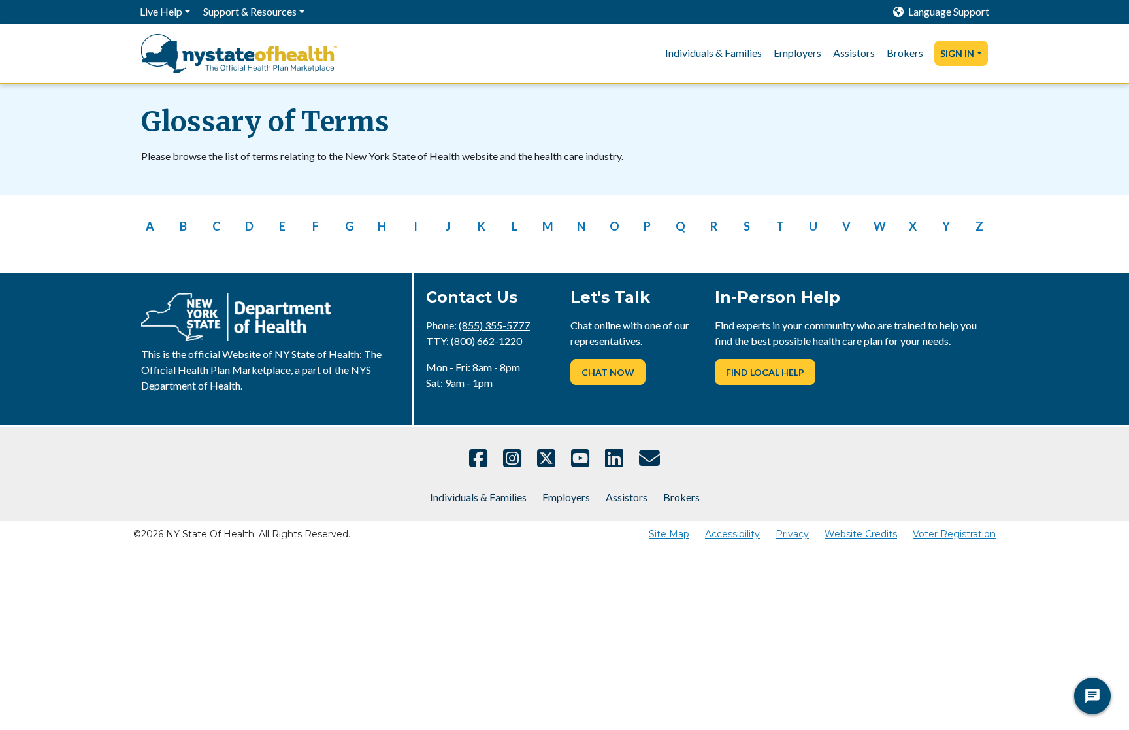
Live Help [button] (161, 11)
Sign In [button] (957, 53)
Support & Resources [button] (250, 11)
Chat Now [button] (607, 372)
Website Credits (861, 534)
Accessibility (732, 534)
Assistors (626, 497)
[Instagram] (512, 458)
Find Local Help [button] (765, 372)
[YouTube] (580, 458)
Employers (566, 497)
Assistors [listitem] (854, 52)
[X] (546, 458)
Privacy (792, 534)
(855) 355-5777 (494, 325)
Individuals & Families (478, 497)
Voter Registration (954, 534)
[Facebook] (478, 458)
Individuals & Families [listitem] (713, 52)
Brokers (681, 497)
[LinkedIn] (614, 458)
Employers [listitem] (797, 52)
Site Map (669, 534)
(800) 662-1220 (486, 341)
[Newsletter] (649, 458)
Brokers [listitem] (905, 52)
